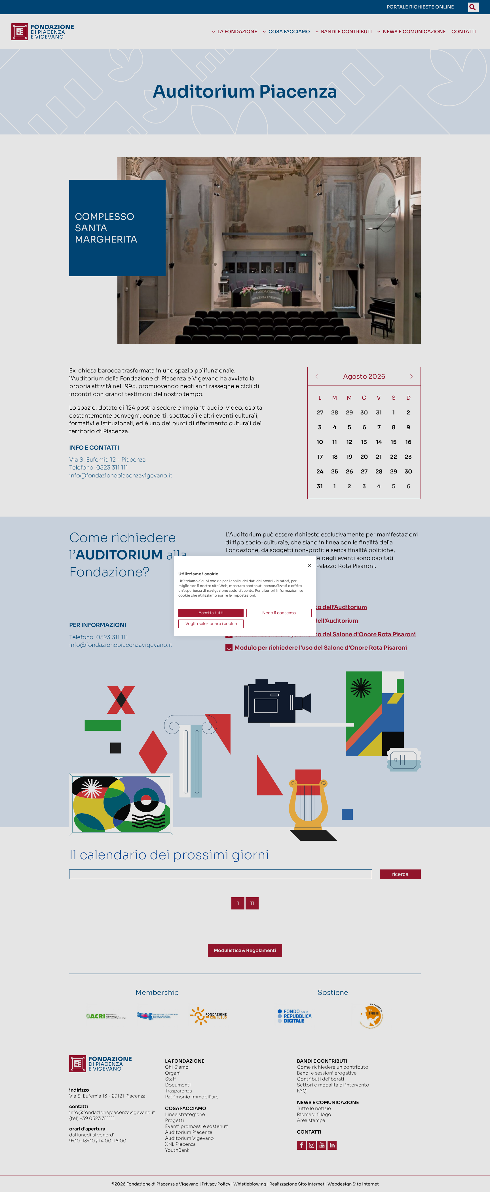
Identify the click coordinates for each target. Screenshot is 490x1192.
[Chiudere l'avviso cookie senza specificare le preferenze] (309, 565)
